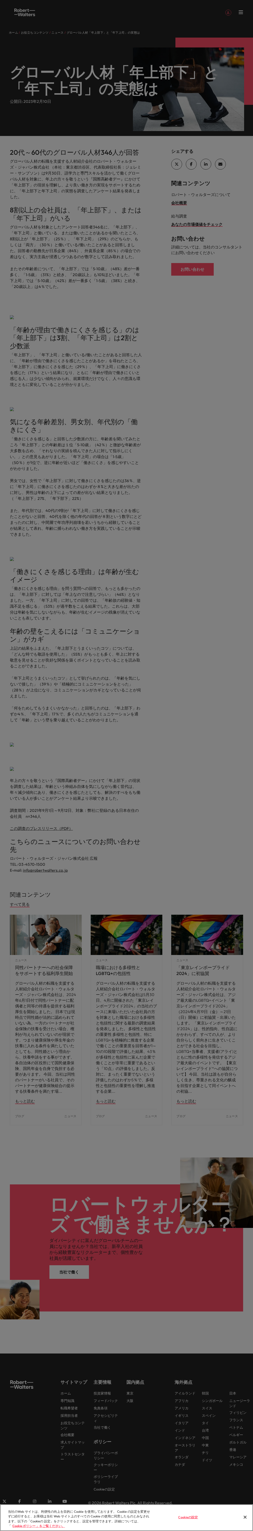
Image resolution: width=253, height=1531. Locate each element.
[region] (126, 1517)
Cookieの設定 (188, 1517)
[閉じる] (245, 1517)
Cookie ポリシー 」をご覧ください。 (38, 1526)
